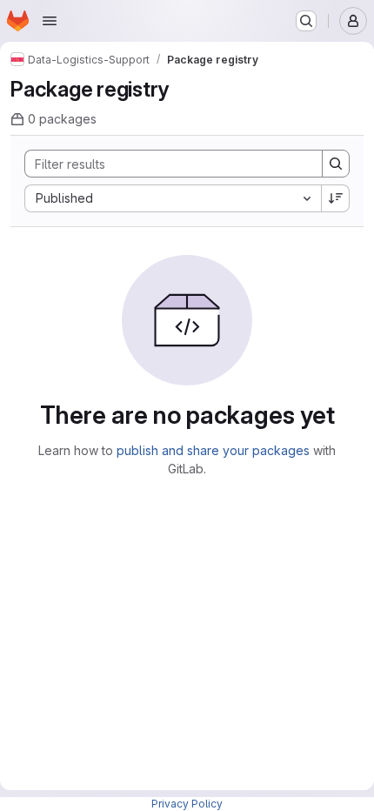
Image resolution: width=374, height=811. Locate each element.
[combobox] (172, 198)
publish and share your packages (213, 450)
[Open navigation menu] (49, 21)
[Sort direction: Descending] (336, 198)
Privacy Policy (187, 803)
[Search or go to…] (306, 20)
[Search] (336, 164)
